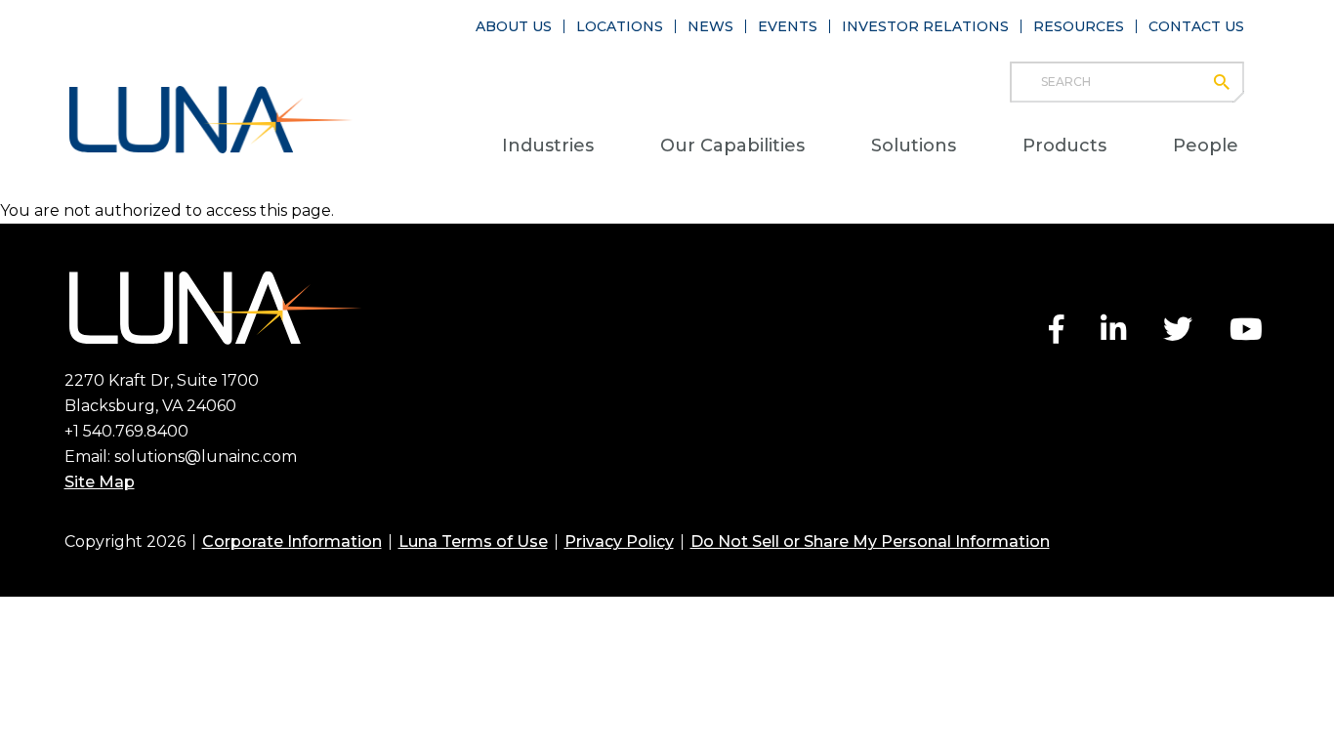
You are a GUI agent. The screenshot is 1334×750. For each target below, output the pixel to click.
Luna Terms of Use (473, 541)
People (1205, 145)
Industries (548, 145)
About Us (514, 26)
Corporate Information (292, 541)
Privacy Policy (619, 541)
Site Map (99, 482)
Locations (619, 26)
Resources (1078, 26)
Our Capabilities (732, 145)
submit (1231, 82)
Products (1064, 145)
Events (787, 26)
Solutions (913, 145)
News (710, 26)
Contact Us (1196, 26)
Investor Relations (925, 26)
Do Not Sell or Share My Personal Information (870, 541)
